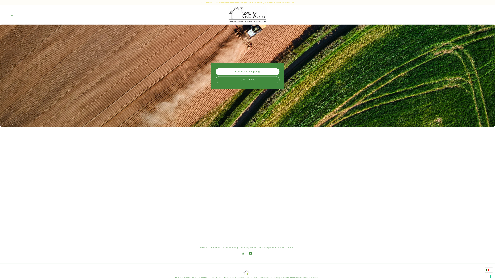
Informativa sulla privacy (270, 277)
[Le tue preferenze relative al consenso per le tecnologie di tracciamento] (490, 276)
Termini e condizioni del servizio (296, 277)
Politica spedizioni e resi (271, 247)
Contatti (291, 247)
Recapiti (316, 277)
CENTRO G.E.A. (189, 277)
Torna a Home (247, 79)
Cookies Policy (230, 247)
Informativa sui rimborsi (247, 277)
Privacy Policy (248, 247)
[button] (6, 15)
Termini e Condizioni (210, 247)
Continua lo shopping (247, 71)
